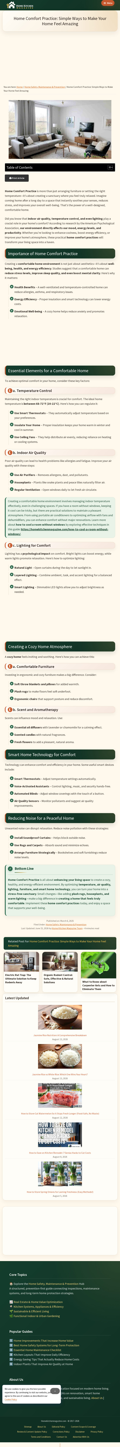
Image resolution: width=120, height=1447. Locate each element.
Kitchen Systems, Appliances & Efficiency (39, 1306)
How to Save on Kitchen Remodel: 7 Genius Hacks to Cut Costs (60, 1152)
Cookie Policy (11, 1399)
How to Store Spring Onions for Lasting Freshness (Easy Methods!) (60, 1191)
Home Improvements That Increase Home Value (43, 1340)
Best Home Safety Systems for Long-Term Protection (46, 1345)
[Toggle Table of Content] (109, 167)
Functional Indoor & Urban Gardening (37, 1316)
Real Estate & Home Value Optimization (38, 1302)
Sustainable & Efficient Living (31, 1311)
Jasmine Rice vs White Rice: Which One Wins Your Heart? (60, 1074)
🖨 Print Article (16, 178)
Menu (109, 2)
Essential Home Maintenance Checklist (37, 1350)
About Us (97, 1398)
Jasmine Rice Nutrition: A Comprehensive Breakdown (60, 1035)
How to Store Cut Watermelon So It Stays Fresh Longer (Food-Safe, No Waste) (60, 1113)
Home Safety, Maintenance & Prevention (66, 924)
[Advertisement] (60, 54)
